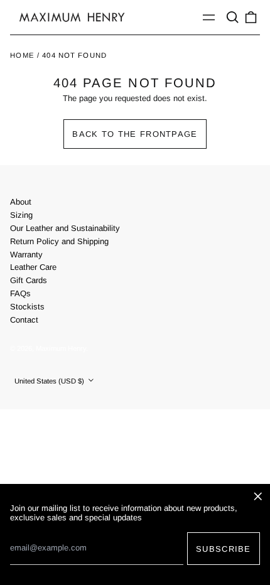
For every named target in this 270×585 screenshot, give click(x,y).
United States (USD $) (50, 381)
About (20, 202)
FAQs (20, 293)
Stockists (27, 306)
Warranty (26, 254)
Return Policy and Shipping (59, 241)
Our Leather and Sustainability (65, 228)
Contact (24, 320)
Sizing (21, 215)
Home (22, 55)
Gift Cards (28, 280)
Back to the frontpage (134, 134)
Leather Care (33, 267)
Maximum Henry (61, 348)
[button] (232, 17)
